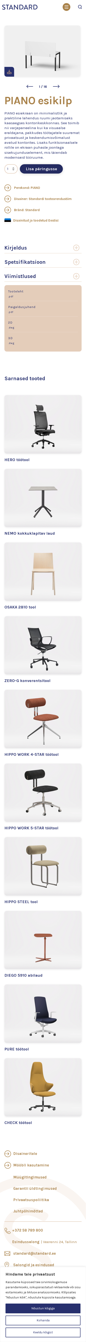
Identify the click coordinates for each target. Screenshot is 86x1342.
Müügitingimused (30, 1177)
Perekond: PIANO (26, 188)
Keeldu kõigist (43, 1332)
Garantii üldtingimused (35, 1188)
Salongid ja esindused (33, 1265)
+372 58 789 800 (27, 1230)
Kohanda (43, 1320)
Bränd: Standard (26, 210)
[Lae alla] (9, 72)
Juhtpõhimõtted (28, 1211)
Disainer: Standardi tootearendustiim (42, 199)
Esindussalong (44, 1242)
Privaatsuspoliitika (31, 1200)
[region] (43, 1304)
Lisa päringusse (41, 168)
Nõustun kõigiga (43, 1308)
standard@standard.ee (34, 1253)
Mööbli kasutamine (31, 1165)
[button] (29, 86)
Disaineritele (25, 1153)
